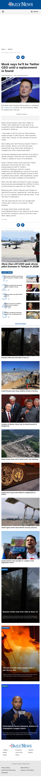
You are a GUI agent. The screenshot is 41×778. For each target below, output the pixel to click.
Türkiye (5, 750)
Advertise (4, 772)
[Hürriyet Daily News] (20, 4)
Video (5, 755)
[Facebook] (18, 57)
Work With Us (24, 767)
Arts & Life (19, 752)
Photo (17, 755)
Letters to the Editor (27, 770)
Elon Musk (4, 219)
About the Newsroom (8, 770)
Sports (30, 752)
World (10, 49)
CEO (12, 107)
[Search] (32, 11)
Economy (19, 750)
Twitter (6, 107)
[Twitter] (23, 57)
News (3, 49)
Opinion (30, 750)
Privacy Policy (5, 767)
